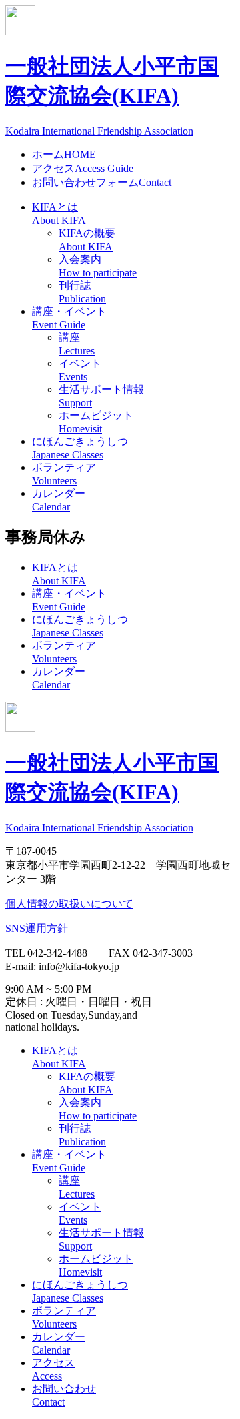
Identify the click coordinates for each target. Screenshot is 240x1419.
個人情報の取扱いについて (69, 903)
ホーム (64, 154)
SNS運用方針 (36, 928)
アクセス (82, 168)
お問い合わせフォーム (101, 182)
